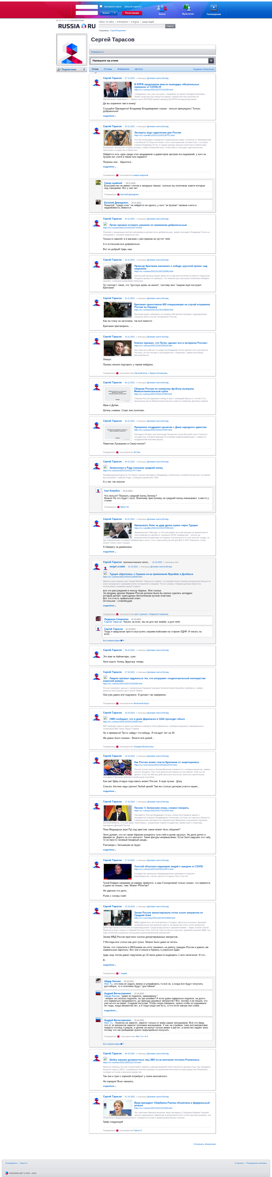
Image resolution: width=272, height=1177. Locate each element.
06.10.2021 (130, 1053)
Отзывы (108, 69)
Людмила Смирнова (158, 614)
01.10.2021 (130, 1097)
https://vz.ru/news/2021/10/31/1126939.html (122, 577)
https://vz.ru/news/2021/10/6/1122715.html (122, 1062)
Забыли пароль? (133, 6)
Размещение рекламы (257, 1163)
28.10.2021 (130, 650)
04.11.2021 (130, 421)
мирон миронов (141, 175)
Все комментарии (113, 640)
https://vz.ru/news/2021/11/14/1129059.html (153, 310)
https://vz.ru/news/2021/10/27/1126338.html (122, 683)
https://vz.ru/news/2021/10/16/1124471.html (153, 869)
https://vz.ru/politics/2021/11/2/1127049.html (153, 528)
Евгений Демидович (129, 194)
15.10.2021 (130, 906)
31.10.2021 (157, 562)
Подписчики (69, 69)
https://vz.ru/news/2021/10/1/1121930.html (153, 1108)
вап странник (141, 614)
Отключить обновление (205, 1144)
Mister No (124, 507)
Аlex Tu (108, 983)
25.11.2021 (130, 126)
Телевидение (11, 1163)
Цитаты (139, 69)
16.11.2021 (130, 260)
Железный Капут (141, 703)
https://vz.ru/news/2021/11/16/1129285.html (153, 271)
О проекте (239, 1163)
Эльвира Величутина (143, 746)
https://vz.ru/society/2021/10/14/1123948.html (154, 918)
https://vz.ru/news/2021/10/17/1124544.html (153, 810)
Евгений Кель (141, 373)
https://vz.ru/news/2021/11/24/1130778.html (122, 228)
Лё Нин (137, 452)
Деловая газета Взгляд (157, 78)
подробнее (108, 116)
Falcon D (138, 1130)
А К (146, 1036)
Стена (95, 69)
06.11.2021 (130, 382)
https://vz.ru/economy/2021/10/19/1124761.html (155, 765)
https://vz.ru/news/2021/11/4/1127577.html (122, 470)
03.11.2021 (130, 519)
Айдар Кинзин (112, 996)
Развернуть (97, 52)
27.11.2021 (130, 78)
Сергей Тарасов (113, 621)
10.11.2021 (130, 337)
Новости (23, 1163)
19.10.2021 (130, 713)
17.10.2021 (130, 802)
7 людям (123, 973)
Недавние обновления (203, 69)
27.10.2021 (130, 672)
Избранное (123, 69)
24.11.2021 (130, 219)
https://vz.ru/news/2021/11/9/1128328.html (153, 345)
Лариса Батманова (158, 373)
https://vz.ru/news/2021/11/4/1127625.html (153, 430)
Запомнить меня (112, 6)
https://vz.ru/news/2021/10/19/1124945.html (122, 722)
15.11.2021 (130, 298)
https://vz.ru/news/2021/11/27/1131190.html (153, 90)
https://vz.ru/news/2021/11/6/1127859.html (153, 394)
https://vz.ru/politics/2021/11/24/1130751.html (154, 135)
